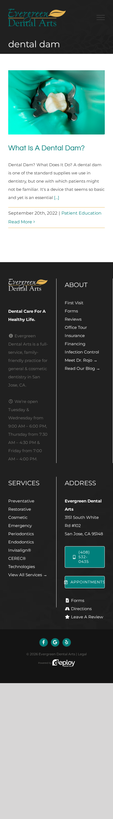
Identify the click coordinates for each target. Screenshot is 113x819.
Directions (81, 608)
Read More (20, 221)
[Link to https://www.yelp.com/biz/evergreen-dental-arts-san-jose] (66, 642)
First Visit (74, 302)
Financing (75, 343)
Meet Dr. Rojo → (81, 360)
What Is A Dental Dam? (46, 148)
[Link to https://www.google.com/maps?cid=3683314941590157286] (55, 642)
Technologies (21, 566)
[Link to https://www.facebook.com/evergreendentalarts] (43, 642)
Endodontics (21, 542)
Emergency (20, 525)
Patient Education (81, 213)
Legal (82, 654)
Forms (71, 311)
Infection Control (82, 352)
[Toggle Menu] (100, 17)
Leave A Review (87, 616)
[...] (56, 197)
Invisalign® (19, 550)
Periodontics (21, 533)
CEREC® (17, 558)
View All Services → (27, 574)
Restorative (19, 509)
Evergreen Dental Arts (57, 654)
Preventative (21, 501)
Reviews (73, 319)
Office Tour (76, 327)
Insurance (75, 335)
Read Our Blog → (82, 368)
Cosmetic (17, 517)
